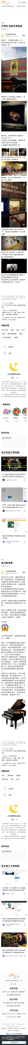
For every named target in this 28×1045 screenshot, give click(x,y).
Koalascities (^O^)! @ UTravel (7, 418)
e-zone (18, 1026)
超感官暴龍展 (12, 334)
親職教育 (11, 775)
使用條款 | (17, 1028)
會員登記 (24, 2)
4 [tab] (17, 12)
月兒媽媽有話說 (11, 34)
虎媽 (17, 779)
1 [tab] (10, 12)
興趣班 (18, 775)
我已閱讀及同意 (14, 1042)
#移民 (19, 1017)
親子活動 (5, 330)
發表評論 (6, 438)
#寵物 (4, 1014)
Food (9, 1026)
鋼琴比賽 (5, 779)
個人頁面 (6, 1003)
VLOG (8, 992)
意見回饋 (10, 995)
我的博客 (17, 1006)
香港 (17, 330)
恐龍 (12, 330)
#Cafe (23, 1014)
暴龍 (20, 334)
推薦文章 (14, 992)
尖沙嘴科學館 (6, 337)
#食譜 (18, 1014)
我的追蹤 (10, 1006)
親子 (23, 312)
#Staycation (11, 1017)
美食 (19, 312)
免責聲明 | (11, 1028)
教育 (12, 779)
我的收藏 (21, 1003)
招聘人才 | (11, 1030)
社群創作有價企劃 (8, 6)
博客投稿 (17, 995)
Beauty (22, 1024)
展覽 (3, 334)
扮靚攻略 (8, 314)
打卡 (11, 312)
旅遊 (2, 23)
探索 (4, 992)
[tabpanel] (14, 10)
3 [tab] (15, 12)
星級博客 (21, 992)
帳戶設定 (13, 1003)
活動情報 (15, 314)
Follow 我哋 (12, 319)
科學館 (16, 337)
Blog (14, 1026)
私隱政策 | (23, 1028)
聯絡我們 (17, 1030)
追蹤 (23, 35)
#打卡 (13, 1014)
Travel (13, 1024)
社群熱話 (20, 6)
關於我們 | (4, 1028)
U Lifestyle (7, 1024)
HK (18, 1024)
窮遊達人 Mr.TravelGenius (16, 418)
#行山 (9, 1014)
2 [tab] (13, 12)
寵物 (3, 314)
